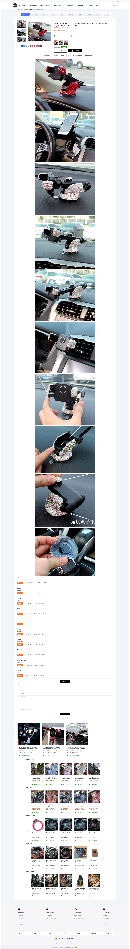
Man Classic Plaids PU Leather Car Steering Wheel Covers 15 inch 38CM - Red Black (65, 833)
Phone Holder (40, 9)
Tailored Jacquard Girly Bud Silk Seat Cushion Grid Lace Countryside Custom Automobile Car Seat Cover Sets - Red (94, 805)
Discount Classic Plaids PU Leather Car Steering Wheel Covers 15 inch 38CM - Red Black (94, 833)
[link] (18, 9)
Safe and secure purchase (79, 918)
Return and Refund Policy (51, 918)
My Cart (104, 921)
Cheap (52, 14)
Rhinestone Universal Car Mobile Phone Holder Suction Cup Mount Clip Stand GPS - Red (76, 748)
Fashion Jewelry (69, 5)
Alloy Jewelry (80, 5)
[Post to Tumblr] (41, 46)
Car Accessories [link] (24, 9)
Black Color (34, 14)
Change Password (107, 924)
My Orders (105, 915)
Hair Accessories (58, 5)
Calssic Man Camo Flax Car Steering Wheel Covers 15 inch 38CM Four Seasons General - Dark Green (51, 861)
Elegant (80, 14)
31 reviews (75, 36)
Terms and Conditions (78, 921)
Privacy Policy (76, 927)
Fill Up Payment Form (107, 927)
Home (18, 9)
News (97, 5)
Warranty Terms (49, 921)
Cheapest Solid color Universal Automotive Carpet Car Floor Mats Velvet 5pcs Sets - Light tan (94, 861)
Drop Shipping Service (50, 927)
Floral (89, 14)
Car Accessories (22, 5)
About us (21, 915)
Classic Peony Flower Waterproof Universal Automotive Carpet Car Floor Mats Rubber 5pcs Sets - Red (80, 861)
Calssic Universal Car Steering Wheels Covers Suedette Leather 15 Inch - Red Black (37, 861)
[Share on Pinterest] (30, 46)
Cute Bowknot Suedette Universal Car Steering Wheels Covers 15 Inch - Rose (37, 833)
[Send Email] (28, 46)
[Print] (26, 46)
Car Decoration (32, 9)
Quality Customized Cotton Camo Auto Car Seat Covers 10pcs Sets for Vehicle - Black (80, 889)
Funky (98, 14)
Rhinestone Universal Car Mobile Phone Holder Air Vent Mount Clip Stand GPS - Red (51, 748)
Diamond (71, 14)
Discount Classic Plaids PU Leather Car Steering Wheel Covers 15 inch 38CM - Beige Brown (66, 861)
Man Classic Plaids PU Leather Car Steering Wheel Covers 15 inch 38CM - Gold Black (51, 833)
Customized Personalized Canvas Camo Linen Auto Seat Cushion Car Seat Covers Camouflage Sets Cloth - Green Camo (37, 777)
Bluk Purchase (49, 915)
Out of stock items (49, 924)
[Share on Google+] (35, 46)
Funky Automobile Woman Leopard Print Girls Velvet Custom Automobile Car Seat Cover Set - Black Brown (51, 889)
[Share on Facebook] (22, 46)
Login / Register (106, 918)
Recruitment (21, 927)
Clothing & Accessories (45, 5)
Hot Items (90, 5)
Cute (62, 14)
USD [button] (118, 1)
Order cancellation (77, 915)
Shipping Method (22, 924)
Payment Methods (22, 921)
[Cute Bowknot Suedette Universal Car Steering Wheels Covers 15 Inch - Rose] (37, 830)
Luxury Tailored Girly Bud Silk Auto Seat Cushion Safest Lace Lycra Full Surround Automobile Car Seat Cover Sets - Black (94, 777)
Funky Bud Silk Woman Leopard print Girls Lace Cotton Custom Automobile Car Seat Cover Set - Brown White (66, 889)
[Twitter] (24, 46)
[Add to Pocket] (39, 46)
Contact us (21, 918)
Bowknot (44, 14)
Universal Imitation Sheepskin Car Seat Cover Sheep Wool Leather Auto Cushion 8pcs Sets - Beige (94, 889)
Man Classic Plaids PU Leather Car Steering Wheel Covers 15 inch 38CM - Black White (80, 833)
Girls (108, 14)
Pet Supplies (33, 5)
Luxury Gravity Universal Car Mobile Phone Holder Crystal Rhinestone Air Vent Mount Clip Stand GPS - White (28, 748)
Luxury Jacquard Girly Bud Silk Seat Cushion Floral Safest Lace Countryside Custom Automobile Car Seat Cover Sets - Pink (66, 777)
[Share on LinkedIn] (37, 46)
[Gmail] (32, 46)
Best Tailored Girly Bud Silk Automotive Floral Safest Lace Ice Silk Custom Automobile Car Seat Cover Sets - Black (37, 889)
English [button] (125, 1)
